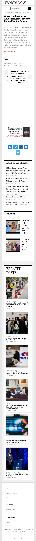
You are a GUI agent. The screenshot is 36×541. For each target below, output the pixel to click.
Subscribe (8, 522)
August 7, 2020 (8, 12)
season (21, 65)
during (22, 63)
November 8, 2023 (11, 341)
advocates (7, 63)
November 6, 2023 (11, 375)
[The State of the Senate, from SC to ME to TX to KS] (13, 233)
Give (6, 497)
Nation (15, 336)
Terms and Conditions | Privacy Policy (18, 535)
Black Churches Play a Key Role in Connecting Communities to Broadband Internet (16, 407)
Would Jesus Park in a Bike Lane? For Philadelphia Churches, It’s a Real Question (17, 304)
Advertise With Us (11, 509)
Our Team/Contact (11, 493)
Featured (14, 301)
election (7, 65)
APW (7, 472)
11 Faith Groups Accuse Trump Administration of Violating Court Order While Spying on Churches (18, 170)
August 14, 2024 (10, 308)
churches (15, 63)
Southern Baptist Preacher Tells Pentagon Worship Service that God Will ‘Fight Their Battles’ (17, 188)
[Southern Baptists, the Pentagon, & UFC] (13, 252)
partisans (14, 65)
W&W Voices (16, 439)
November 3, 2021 (11, 444)
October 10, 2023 (11, 410)
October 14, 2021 (11, 477)
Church (8, 301)
